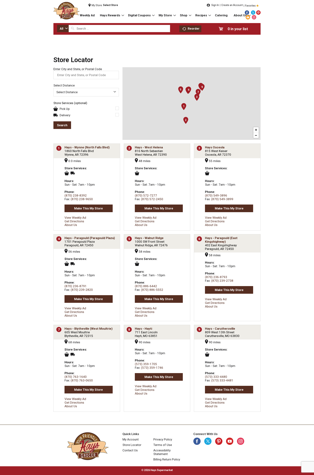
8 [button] (129, 329)
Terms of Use (162, 445)
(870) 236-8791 (76, 286)
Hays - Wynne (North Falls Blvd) (87, 147)
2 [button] (129, 148)
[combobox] (63, 28)
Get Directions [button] (74, 221)
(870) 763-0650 (82, 380)
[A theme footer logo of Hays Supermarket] (88, 446)
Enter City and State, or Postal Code (77, 69)
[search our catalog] (73, 28)
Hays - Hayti (143, 328)
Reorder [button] (194, 28)
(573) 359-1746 (152, 367)
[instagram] (254, 17)
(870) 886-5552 (152, 290)
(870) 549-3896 (216, 195)
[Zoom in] (256, 130)
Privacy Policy (162, 439)
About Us (71, 225)
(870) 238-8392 (76, 195)
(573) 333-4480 (216, 377)
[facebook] (247, 12)
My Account (130, 439)
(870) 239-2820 (82, 290)
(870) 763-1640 (76, 377)
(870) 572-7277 (146, 195)
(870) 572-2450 (152, 199)
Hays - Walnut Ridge (149, 238)
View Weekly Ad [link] (75, 217)
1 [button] (59, 148)
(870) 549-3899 (222, 199)
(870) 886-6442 (146, 286)
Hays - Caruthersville (220, 328)
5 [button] (129, 239)
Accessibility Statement (162, 452)
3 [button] (199, 148)
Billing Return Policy (166, 459)
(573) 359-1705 (146, 364)
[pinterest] (258, 12)
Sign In (215, 5)
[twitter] (253, 12)
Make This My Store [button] (88, 208)
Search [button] (62, 125)
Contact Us (130, 450)
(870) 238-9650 (82, 199)
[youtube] (248, 17)
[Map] (191, 103)
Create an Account (232, 5)
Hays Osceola (214, 147)
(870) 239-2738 (222, 280)
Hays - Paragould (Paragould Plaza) (90, 238)
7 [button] (59, 329)
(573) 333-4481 (222, 380)
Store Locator (131, 445)
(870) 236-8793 (216, 277)
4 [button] (59, 239)
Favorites (250, 5)
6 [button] (199, 239)
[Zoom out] (256, 135)
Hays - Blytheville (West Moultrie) (88, 328)
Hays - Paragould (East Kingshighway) (221, 239)
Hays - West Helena (149, 147)
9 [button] (199, 329)
